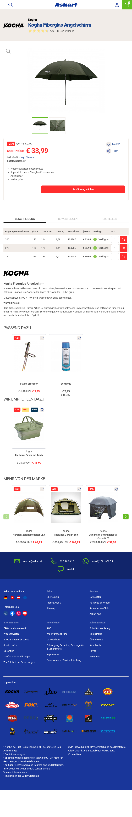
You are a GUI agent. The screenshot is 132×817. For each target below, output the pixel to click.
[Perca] (31, 718)
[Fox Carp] (31, 705)
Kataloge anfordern (100, 602)
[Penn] (12, 718)
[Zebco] (108, 731)
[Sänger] (69, 731)
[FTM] (108, 705)
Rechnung (95, 656)
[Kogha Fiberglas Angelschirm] (40, 125)
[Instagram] (18, 613)
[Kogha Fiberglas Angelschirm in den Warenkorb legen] (123, 239)
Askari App (95, 614)
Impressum (53, 654)
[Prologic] (88, 731)
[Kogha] (13, 25)
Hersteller (109, 219)
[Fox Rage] (50, 718)
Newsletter (95, 597)
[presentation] (28, 125)
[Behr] (12, 731)
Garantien (8, 651)
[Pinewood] (31, 731)
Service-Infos (10, 645)
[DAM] (88, 718)
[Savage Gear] (69, 705)
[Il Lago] (50, 691)
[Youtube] (25, 613)
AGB (49, 628)
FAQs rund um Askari (14, 628)
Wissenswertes (11, 634)
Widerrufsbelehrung (57, 634)
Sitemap (51, 608)
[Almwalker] (88, 705)
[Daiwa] (31, 691)
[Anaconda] (88, 691)
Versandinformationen (15, 772)
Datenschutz (53, 639)
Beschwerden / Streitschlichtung (64, 660)
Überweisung (96, 639)
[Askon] (50, 731)
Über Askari (53, 597)
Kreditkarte (95, 645)
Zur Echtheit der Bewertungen (19, 662)
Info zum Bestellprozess (16, 639)
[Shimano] (69, 691)
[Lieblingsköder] (50, 705)
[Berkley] (12, 705)
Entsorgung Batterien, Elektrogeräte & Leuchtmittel (66, 647)
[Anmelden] (117, 5)
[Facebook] (12, 613)
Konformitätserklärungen (16, 656)
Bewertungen (68, 219)
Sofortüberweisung (100, 628)
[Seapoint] (69, 718)
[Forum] (5, 613)
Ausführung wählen (83, 189)
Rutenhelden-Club (99, 608)
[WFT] (108, 691)
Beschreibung (25, 219)
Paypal (93, 651)
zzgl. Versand (28, 157)
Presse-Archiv (54, 602)
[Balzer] (108, 718)
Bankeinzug (96, 634)
